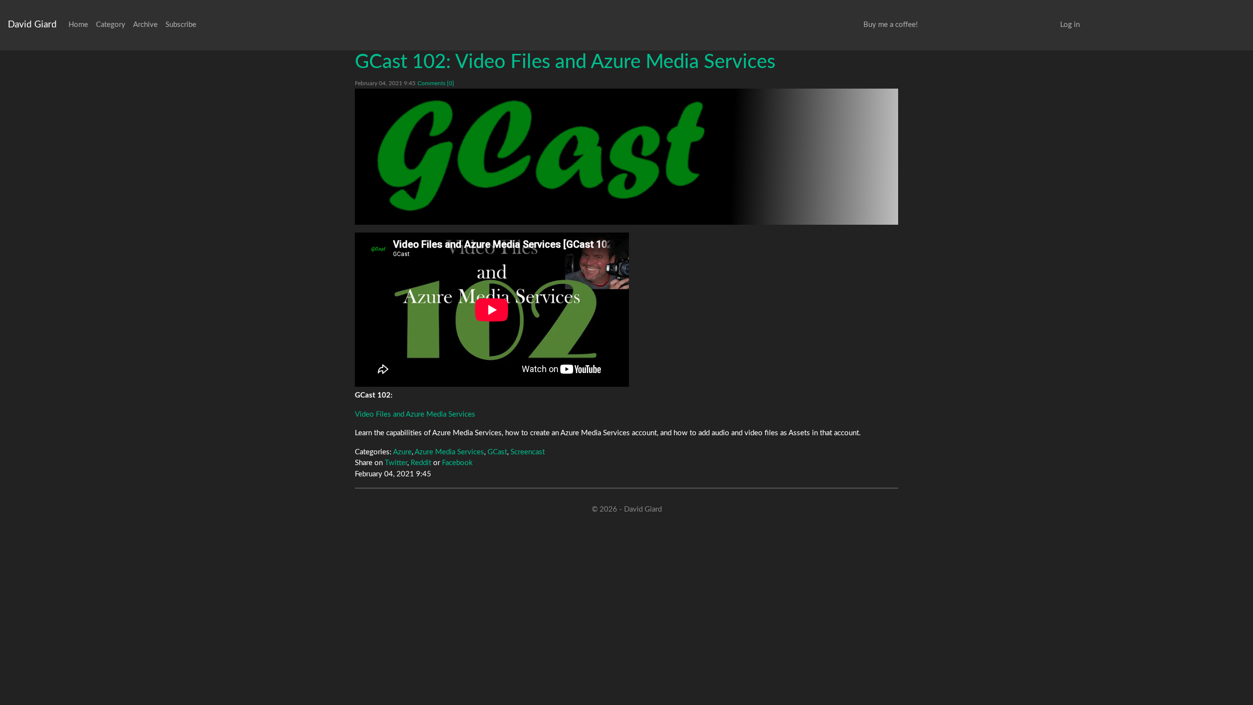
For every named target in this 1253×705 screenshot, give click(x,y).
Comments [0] (436, 83)
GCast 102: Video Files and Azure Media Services (565, 62)
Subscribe (180, 24)
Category (110, 24)
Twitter (396, 463)
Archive (145, 24)
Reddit (421, 463)
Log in (1070, 24)
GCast (497, 452)
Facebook (457, 463)
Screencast (527, 452)
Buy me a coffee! (890, 24)
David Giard (32, 24)
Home (78, 24)
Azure (402, 452)
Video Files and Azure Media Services (415, 414)
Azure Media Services (449, 452)
